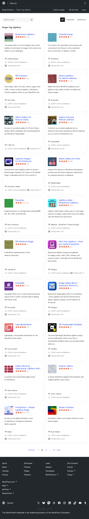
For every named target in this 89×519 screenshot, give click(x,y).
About (4, 463)
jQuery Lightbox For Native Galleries (68, 77)
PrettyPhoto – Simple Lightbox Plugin (25, 408)
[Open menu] (85, 3)
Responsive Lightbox (25, 34)
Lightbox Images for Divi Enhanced (23, 160)
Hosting (5, 471)
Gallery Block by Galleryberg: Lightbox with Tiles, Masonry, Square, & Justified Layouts (27, 367)
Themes (27, 467)
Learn (48, 463)
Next (58, 450)
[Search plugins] (31, 20)
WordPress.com (9, 482)
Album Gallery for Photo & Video (23, 118)
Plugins (26, 471)
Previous (32, 450)
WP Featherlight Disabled (70, 324)
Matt (5, 486)
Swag (70, 475)
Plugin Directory (8, 10)
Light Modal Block (23, 324)
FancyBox (19, 200)
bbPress (6, 489)
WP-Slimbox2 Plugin (24, 241)
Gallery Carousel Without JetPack (66, 118)
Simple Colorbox (66, 407)
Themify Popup (66, 34)
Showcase (28, 463)
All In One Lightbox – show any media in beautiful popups (71, 242)
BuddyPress (8, 493)
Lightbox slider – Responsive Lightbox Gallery (68, 201)
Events (70, 467)
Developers (50, 471)
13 (54, 450)
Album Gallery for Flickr (69, 159)
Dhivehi (10, 503)
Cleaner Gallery (66, 366)
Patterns (27, 475)
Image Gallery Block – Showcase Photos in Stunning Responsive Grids (71, 284)
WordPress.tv (52, 475)
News (4, 467)
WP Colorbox (21, 76)
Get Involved (72, 463)
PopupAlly (19, 283)
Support (49, 467)
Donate (71, 471)
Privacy (5, 475)
